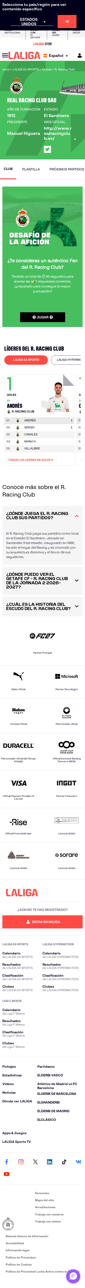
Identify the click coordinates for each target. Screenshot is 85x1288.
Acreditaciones (45, 1207)
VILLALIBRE (32, 448)
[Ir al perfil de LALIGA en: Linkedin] (49, 1162)
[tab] (26, 360)
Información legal (17, 1250)
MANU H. (30, 441)
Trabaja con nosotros (49, 1214)
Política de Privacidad (21, 1257)
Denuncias (42, 1193)
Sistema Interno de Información (27, 1236)
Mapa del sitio (44, 1200)
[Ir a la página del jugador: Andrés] (58, 393)
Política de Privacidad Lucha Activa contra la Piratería (42, 1271)
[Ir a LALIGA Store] (42, 43)
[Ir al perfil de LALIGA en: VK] (78, 1162)
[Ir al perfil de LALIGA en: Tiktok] (64, 1162)
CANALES (30, 434)
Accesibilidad (15, 1243)
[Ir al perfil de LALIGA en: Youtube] (6, 1174)
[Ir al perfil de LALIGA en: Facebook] (6, 1162)
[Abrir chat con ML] (73, 1276)
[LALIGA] (24, 55)
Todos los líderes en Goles (29, 459)
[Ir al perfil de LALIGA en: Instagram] (21, 1162)
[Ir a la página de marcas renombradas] (17, 1224)
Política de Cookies (19, 1264)
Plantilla (31, 169)
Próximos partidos (67, 169)
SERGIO (29, 427)
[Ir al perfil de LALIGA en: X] (47, 149)
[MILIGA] (78, 55)
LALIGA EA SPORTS (26, 359)
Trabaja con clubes (48, 1221)
